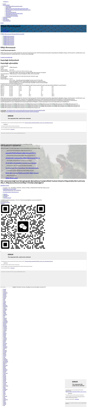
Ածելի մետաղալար (12, 178)
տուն (4, 3)
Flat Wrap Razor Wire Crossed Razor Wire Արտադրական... (22, 168)
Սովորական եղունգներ (12, 15)
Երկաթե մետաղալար (11, 14)
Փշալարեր (8, 11)
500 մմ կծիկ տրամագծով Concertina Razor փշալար (21, 163)
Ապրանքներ (6, 5)
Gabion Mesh (8, 7)
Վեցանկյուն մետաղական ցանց (14, 13)
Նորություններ (7, 17)
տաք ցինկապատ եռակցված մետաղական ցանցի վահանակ (22, 111)
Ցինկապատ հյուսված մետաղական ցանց (17, 8)
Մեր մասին (6, 19)
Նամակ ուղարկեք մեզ (6, 57)
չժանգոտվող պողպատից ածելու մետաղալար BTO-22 (23, 158)
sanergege (3, 203)
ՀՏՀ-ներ (5, 18)
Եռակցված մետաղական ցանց (14, 6)
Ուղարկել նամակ (5, 202)
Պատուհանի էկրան (11, 12)
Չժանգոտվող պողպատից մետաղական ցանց (18, 9)
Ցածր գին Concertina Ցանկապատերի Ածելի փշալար (22, 173)
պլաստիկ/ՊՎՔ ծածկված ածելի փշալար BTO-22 (21, 153)
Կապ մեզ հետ (7, 20)
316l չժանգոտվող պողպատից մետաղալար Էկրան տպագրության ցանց (25, 110)
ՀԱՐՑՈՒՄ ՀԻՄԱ (5, 185)
